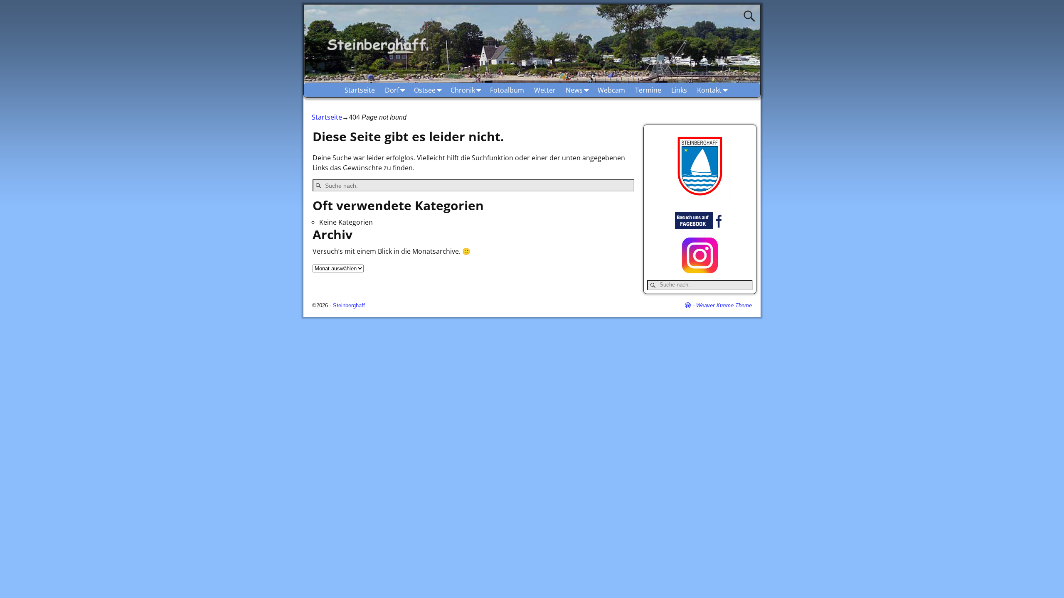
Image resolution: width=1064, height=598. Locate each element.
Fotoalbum (507, 90)
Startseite (360, 90)
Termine (648, 90)
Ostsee (425, 90)
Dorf (392, 90)
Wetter (545, 90)
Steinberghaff (349, 305)
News (574, 90)
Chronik (463, 90)
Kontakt (709, 90)
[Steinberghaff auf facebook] (700, 226)
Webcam (611, 90)
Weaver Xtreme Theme (724, 305)
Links (679, 90)
